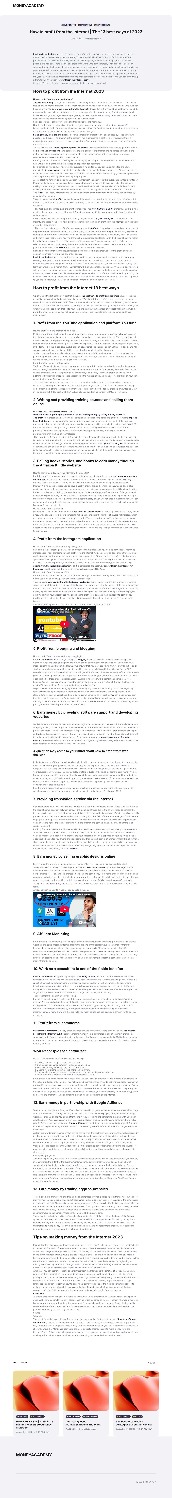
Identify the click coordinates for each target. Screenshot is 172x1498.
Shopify (123, 675)
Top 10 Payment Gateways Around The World (83, 1423)
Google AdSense (68, 1110)
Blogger (97, 675)
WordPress (108, 675)
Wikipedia (38, 1316)
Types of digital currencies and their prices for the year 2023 (72, 122)
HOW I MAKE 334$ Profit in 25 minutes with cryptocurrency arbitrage (34, 1424)
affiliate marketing (53, 941)
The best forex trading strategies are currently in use (134, 1423)
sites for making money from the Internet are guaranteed (78, 83)
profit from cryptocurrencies (122, 1197)
